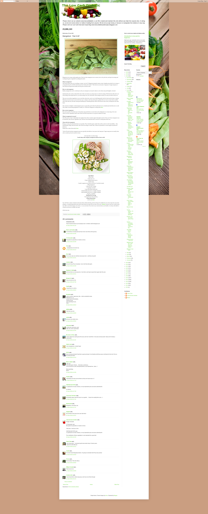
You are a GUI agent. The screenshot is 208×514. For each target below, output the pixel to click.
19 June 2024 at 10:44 (71, 330)
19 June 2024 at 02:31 (71, 257)
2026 (127, 72)
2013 (127, 281)
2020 (127, 268)
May (128, 252)
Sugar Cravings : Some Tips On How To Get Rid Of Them (130, 132)
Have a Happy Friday (130, 99)
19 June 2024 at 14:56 (71, 372)
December (129, 77)
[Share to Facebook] (88, 214)
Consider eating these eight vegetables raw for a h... (130, 104)
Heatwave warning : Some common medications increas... (130, 125)
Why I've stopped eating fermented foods (140, 142)
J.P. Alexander (69, 238)
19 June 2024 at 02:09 (71, 241)
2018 (127, 272)
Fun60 (67, 286)
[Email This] (83, 214)
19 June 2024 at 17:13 (71, 380)
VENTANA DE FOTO (70, 384)
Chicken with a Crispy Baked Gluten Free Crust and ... (130, 94)
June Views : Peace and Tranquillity (130, 177)
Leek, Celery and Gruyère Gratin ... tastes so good (130, 203)
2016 (127, 275)
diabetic (104, 204)
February (129, 258)
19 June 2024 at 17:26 (71, 391)
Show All (144, 146)
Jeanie (67, 450)
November (129, 79)
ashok (67, 317)
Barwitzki (68, 294)
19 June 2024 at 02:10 (71, 249)
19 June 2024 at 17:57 (71, 407)
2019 (127, 270)
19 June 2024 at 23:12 (71, 446)
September (129, 83)
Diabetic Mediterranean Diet (140, 128)
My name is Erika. (70, 334)
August (128, 86)
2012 (127, 283)
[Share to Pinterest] (90, 214)
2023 (127, 262)
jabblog (68, 309)
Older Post (116, 484)
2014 (127, 279)
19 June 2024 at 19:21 (71, 415)
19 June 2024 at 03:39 (71, 265)
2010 (127, 287)
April (128, 254)
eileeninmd (68, 325)
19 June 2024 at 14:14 (71, 357)
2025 (127, 74)
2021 (127, 266)
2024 (127, 76)
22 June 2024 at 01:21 (71, 478)
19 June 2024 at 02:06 (71, 233)
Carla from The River (71, 395)
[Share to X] (86, 214)
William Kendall (69, 467)
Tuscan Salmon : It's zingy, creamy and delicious (130, 212)
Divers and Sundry (70, 229)
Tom (67, 246)
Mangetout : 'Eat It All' (129, 157)
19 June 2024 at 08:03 (71, 290)
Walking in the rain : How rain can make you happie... (130, 245)
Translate (141, 76)
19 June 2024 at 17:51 (71, 399)
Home (91, 484)
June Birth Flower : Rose (129, 231)
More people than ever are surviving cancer (140, 110)
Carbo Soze (129, 293)
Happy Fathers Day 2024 (130, 173)
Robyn (128, 297)
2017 (127, 273)
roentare (68, 262)
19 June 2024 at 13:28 (71, 348)
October (129, 81)
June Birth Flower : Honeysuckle (130, 196)
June (128, 90)
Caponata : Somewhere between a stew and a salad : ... (130, 168)
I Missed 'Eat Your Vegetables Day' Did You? (130, 162)
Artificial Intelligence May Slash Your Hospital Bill (140, 132)
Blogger (115, 495)
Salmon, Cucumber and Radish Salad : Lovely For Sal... (130, 224)
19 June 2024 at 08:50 (71, 313)
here (102, 107)
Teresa (67, 459)
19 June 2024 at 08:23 (71, 305)
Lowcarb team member (71, 419)
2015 (127, 277)
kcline (106, 495)
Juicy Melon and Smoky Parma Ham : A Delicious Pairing (130, 182)
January (129, 260)
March (128, 256)
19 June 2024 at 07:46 (71, 282)
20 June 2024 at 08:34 (71, 462)
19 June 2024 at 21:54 (71, 437)
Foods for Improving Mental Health (129, 235)
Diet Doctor (139, 98)
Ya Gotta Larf (129, 186)
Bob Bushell (69, 403)
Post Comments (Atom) (74, 486)
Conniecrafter (69, 475)
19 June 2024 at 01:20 (71, 225)
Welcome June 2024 (130, 249)
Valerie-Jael (69, 344)
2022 (127, 264)
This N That (68, 441)
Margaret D (68, 278)
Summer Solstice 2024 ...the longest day (130, 152)
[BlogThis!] (85, 214)
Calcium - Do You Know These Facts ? (130, 218)
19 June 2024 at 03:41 (71, 273)
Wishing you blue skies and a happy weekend (130, 139)
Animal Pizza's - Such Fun (130, 240)
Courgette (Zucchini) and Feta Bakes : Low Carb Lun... (130, 118)
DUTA (67, 352)
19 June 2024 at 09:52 (71, 321)
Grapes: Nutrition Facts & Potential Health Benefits (140, 120)
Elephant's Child (70, 270)
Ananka (68, 376)
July (128, 88)
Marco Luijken (69, 361)
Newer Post (65, 484)
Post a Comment (68, 481)
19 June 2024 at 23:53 (71, 454)
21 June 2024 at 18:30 (71, 470)
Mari (67, 254)
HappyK (68, 411)
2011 (127, 285)
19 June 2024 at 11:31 (71, 340)
